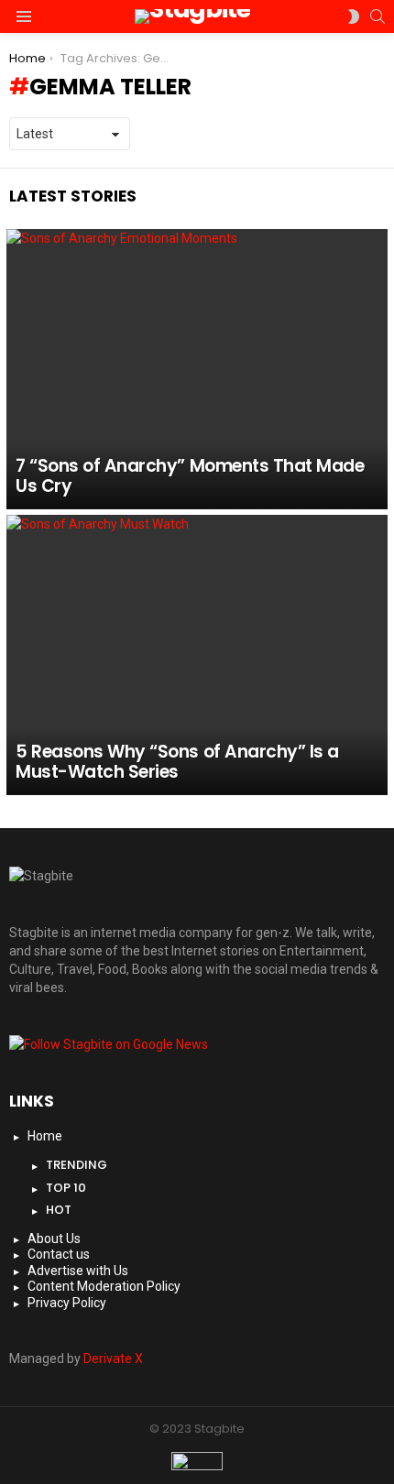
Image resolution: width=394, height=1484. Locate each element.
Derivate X (113, 1358)
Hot (58, 1209)
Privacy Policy (66, 1302)
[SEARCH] (377, 16)
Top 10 (66, 1187)
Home (44, 1136)
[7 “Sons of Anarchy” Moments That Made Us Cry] (197, 369)
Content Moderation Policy (104, 1286)
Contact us (58, 1254)
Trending (76, 1164)
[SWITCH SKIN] (353, 16)
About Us (54, 1238)
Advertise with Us (77, 1270)
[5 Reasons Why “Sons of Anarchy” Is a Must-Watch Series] (197, 655)
